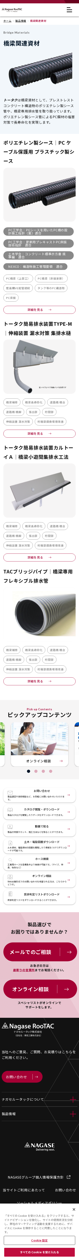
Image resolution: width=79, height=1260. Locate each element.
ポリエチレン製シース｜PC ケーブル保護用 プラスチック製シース (39, 151)
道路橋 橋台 (57, 402)
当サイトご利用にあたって (24, 1189)
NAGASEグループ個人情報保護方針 (36, 1177)
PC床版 (11, 298)
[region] (39, 1232)
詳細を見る (35, 309)
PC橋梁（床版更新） (51, 278)
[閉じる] (74, 1209)
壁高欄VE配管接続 (18, 288)
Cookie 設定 (39, 1240)
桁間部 (49, 412)
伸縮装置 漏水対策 (18, 422)
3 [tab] (43, 771)
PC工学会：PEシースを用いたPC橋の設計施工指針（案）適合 (38, 231)
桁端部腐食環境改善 (50, 422)
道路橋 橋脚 (13, 412)
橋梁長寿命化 (34, 402)
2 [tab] (35, 771)
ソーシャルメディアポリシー (39, 1202)
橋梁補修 (12, 402)
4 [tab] (50, 771)
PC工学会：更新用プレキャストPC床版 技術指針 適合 (37, 243)
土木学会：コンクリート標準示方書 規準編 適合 (37, 255)
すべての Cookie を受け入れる (39, 1252)
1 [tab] (28, 771)
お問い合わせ (65, 1189)
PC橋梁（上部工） (18, 278)
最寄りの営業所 (24, 970)
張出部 (33, 412)
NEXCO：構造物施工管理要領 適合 (35, 266)
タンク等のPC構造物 (51, 288)
